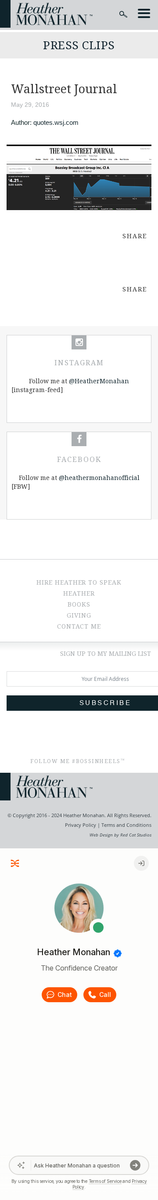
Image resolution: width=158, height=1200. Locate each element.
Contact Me (79, 626)
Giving (79, 615)
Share (134, 236)
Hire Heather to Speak (79, 582)
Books (79, 604)
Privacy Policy (80, 825)
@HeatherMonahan (99, 381)
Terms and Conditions (125, 825)
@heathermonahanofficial (99, 477)
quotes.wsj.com (56, 122)
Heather (79, 593)
